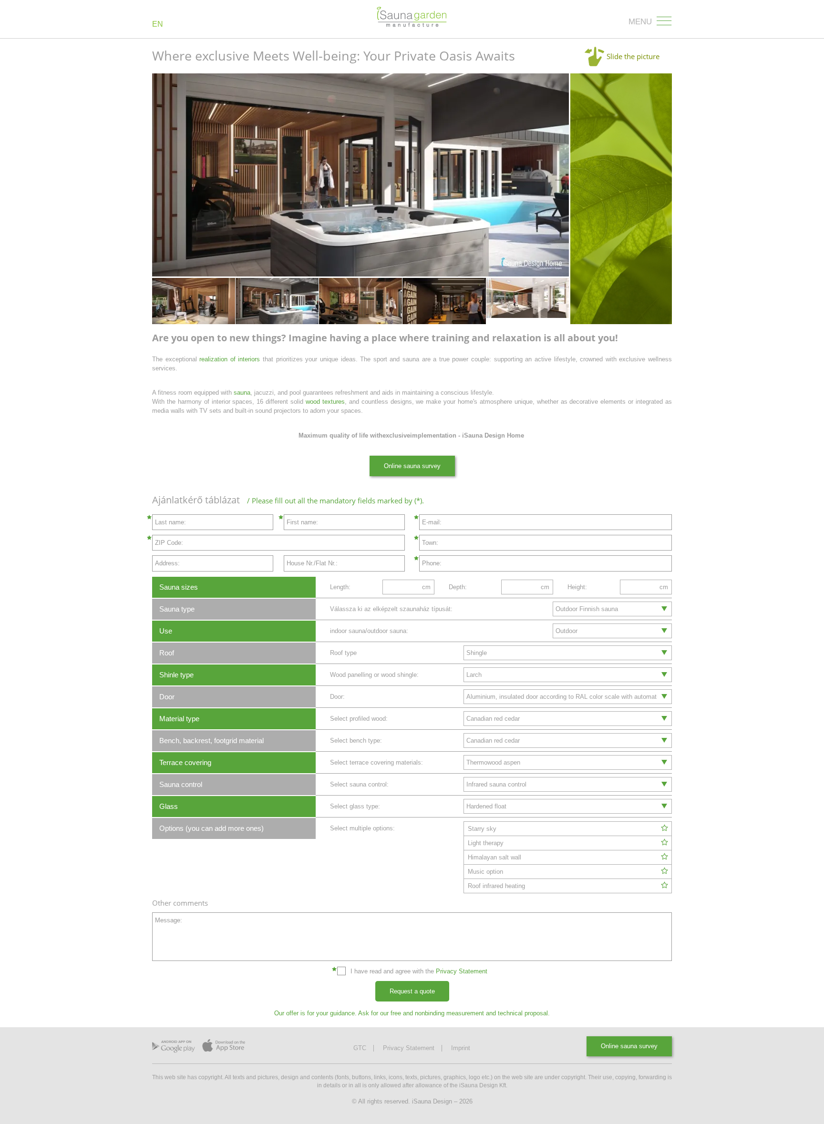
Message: (168, 920)
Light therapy (486, 843)
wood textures (325, 401)
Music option (485, 871)
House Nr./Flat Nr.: (312, 563)
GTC (359, 1048)
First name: (302, 522)
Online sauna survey (412, 466)
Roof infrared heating (496, 885)
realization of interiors (229, 359)
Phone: (432, 563)
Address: (167, 563)
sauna (241, 392)
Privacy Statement (461, 971)
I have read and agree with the (418, 971)
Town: (430, 542)
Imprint (460, 1048)
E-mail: (432, 522)
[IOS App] (223, 1047)
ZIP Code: (169, 542)
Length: (340, 587)
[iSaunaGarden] (412, 17)
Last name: (170, 522)
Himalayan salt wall (494, 857)
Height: (577, 587)
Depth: (458, 587)
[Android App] (173, 1048)
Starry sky (482, 828)
